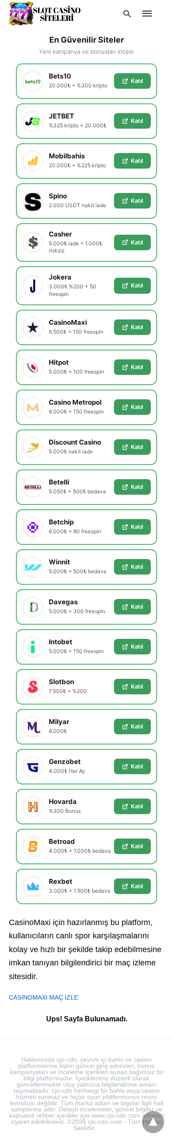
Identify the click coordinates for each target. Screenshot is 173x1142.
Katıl (137, 80)
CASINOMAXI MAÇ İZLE (43, 997)
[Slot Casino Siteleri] (45, 13)
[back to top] (153, 1122)
